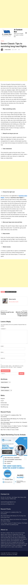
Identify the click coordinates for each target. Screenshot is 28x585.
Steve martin (8, 49)
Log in (2, 400)
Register (3, 398)
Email (3, 352)
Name (2, 346)
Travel (2, 41)
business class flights (11, 291)
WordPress (9, 554)
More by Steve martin (13, 301)
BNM (16, 554)
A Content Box (13, 553)
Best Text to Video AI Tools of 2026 (9, 429)
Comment (4, 328)
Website (3, 358)
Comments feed (5, 404)
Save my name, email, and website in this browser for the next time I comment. (12, 366)
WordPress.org (4, 407)
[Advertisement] (14, 14)
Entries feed (4, 402)
